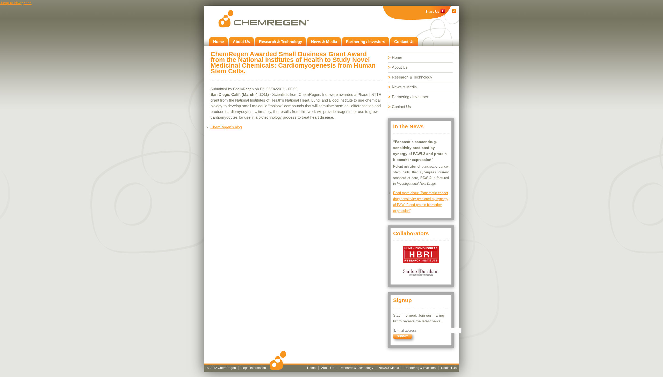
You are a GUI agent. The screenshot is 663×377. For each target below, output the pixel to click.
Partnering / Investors (365, 41)
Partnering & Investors (420, 368)
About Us (241, 41)
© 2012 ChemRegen (221, 368)
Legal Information (253, 368)
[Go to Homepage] (263, 19)
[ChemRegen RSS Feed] (454, 11)
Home (218, 41)
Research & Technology (280, 41)
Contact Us (404, 41)
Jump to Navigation (16, 3)
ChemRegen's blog (226, 127)
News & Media (324, 41)
